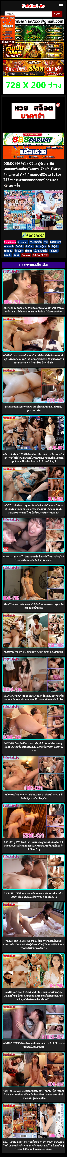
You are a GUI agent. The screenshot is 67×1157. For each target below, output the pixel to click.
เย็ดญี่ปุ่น (18, 250)
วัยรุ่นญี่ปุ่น (40, 246)
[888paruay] (33, 118)
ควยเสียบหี (55, 242)
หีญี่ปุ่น (55, 246)
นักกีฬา (19, 246)
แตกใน (7, 255)
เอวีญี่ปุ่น (54, 250)
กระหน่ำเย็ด (36, 242)
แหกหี (16, 255)
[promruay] (33, 157)
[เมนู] (61, 5)
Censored (26, 255)
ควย (46, 242)
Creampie (22, 242)
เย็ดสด (28, 250)
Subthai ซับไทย (40, 255)
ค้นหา (57, 14)
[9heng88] (33, 75)
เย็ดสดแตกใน (40, 250)
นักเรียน (29, 246)
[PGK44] (33, 58)
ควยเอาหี (8, 246)
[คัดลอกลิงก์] (33, 235)
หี (49, 246)
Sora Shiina (10, 242)
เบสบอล (8, 250)
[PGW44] (33, 40)
